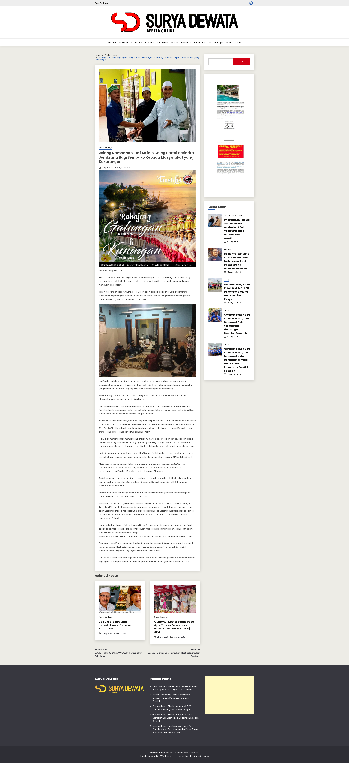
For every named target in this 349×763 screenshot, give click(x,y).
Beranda (111, 42)
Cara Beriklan (101, 3)
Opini (228, 42)
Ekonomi (149, 42)
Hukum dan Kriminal (181, 42)
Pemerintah (199, 42)
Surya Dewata (123, 167)
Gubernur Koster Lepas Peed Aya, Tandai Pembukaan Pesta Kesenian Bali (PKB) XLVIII (174, 627)
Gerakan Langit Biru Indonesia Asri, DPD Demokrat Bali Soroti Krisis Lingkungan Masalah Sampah (175, 717)
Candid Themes (201, 756)
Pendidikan (162, 42)
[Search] (241, 61)
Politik (226, 280)
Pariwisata (136, 42)
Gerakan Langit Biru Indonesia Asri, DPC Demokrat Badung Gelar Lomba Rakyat (237, 292)
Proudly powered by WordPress (156, 756)
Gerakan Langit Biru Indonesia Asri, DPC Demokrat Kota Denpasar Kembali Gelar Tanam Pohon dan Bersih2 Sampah (237, 360)
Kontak (238, 42)
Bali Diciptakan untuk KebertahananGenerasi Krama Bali (115, 625)
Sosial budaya (216, 42)
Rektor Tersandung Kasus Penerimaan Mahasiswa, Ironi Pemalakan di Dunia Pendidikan (236, 261)
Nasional (123, 42)
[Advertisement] (229, 695)
